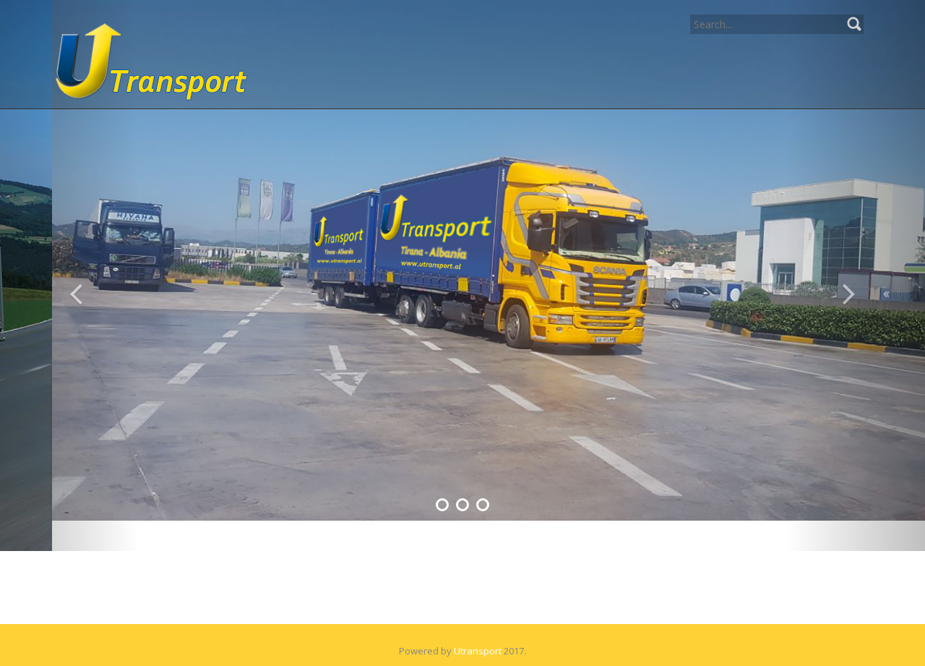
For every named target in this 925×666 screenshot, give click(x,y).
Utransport (478, 620)
